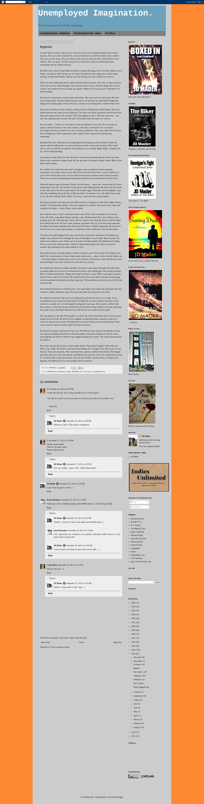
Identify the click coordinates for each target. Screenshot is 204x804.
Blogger (120, 797)
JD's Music (110, 33)
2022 (133, 618)
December (138, 657)
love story (87, 372)
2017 (133, 638)
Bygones (136, 668)
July (136, 704)
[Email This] (71, 368)
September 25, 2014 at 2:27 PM (70, 565)
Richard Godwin (137, 519)
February (137, 723)
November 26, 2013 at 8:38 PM (78, 421)
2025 (133, 607)
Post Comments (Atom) (60, 647)
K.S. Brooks (136, 525)
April (136, 716)
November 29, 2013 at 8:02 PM (78, 518)
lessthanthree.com (138, 555)
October (137, 692)
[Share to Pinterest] (82, 368)
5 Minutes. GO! (139, 676)
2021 (133, 622)
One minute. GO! (140, 672)
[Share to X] (77, 368)
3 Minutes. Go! (139, 680)
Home (81, 642)
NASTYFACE (136, 545)
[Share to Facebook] (79, 368)
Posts (134, 502)
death (69, 372)
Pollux (133, 552)
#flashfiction (52, 372)
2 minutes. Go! (139, 664)
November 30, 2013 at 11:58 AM (79, 545)
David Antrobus (53, 500)
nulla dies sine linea (138, 539)
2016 (133, 642)
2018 (133, 634)
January (137, 727)
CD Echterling (136, 558)
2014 (133, 650)
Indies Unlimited (137, 532)
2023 (133, 615)
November (138, 661)
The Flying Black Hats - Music (87, 33)
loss (81, 372)
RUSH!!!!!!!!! (136, 522)
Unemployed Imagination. (95, 13)
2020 (133, 626)
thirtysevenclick (137, 542)
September (138, 696)
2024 (133, 611)
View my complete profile (149, 446)
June (136, 708)
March (136, 719)
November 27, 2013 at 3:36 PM (61, 441)
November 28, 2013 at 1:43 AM (72, 484)
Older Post (117, 642)
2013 (133, 654)
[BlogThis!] (74, 368)
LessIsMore (135, 548)
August (137, 700)
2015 (133, 646)
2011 (133, 736)
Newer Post (45, 642)
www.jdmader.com (98, 372)
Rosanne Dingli (137, 535)
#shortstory (62, 372)
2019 (133, 630)
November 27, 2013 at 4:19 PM (78, 464)
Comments (136, 507)
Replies (52, 416)
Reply (49, 410)
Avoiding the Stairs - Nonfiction (55, 33)
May (136, 712)
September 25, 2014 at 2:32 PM (78, 583)
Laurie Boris (52, 565)
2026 (133, 603)
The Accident (138, 683)
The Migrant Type (138, 529)
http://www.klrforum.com (141, 562)
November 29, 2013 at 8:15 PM (80, 530)
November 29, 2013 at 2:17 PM (73, 500)
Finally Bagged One (141, 687)
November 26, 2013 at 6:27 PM (61, 389)
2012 (133, 732)
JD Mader (75, 372)
